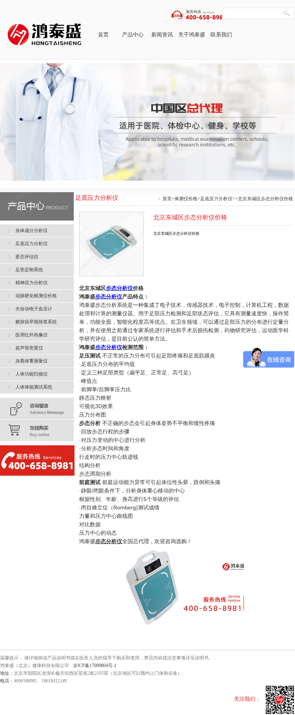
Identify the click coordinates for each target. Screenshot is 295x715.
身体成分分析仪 (31, 230)
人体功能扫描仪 (31, 374)
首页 (103, 35)
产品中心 (133, 35)
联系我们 (221, 35)
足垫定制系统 (29, 269)
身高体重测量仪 (31, 361)
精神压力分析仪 (31, 282)
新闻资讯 (162, 35)
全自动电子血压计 (33, 308)
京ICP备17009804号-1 (94, 665)
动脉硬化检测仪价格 (36, 295)
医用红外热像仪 (31, 335)
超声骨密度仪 (29, 348)
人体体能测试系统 (33, 387)
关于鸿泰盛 (191, 35)
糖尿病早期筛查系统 (36, 322)
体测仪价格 (185, 198)
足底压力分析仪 (216, 198)
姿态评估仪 (26, 256)
